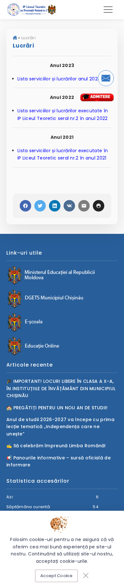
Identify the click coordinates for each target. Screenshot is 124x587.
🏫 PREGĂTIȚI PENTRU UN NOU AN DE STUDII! (57, 408)
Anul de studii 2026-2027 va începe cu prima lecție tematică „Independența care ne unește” (60, 426)
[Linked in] (54, 206)
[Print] (98, 206)
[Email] (84, 206)
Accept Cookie (56, 576)
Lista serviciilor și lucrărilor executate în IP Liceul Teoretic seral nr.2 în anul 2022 (62, 115)
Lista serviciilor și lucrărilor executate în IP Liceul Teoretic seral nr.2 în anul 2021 (62, 154)
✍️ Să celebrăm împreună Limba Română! (56, 445)
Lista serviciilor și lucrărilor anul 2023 (58, 79)
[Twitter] (40, 206)
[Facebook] (25, 206)
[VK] (69, 206)
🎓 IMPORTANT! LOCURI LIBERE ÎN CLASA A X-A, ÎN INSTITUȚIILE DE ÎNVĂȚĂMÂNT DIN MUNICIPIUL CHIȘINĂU (60, 388)
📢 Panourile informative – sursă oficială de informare (58, 461)
